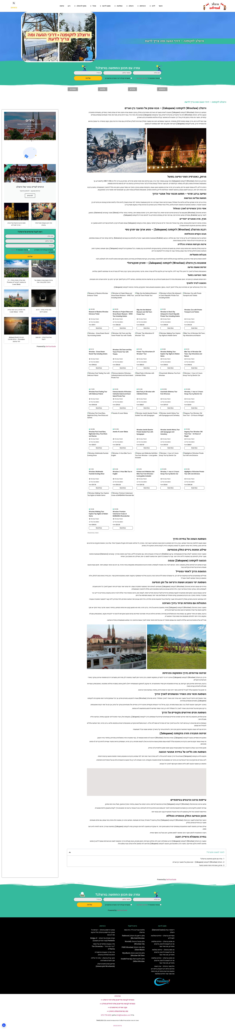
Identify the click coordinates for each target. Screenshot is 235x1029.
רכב (69, 6)
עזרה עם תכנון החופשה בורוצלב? (211, 859)
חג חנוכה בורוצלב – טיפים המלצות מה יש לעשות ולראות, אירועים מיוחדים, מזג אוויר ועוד (162, 960)
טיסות (62, 6)
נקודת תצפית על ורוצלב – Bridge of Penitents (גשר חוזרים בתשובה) (102, 939)
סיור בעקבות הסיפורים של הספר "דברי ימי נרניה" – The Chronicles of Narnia (103, 946)
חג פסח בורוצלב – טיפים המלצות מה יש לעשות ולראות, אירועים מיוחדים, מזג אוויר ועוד (163, 952)
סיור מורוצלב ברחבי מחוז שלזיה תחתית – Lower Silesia (16, 311)
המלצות (119, 6)
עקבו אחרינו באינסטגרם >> (117, 1007)
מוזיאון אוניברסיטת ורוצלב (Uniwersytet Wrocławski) (105, 965)
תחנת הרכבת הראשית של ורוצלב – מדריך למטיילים (16, 224)
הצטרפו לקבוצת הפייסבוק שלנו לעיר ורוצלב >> (117, 1000)
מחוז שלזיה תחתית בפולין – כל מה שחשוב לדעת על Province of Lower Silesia (16, 282)
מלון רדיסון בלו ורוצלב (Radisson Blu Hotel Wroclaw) (133, 936)
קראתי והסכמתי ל (148, 78)
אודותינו (117, 996)
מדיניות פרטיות (117, 1026)
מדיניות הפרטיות (142, 78)
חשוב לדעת (106, 6)
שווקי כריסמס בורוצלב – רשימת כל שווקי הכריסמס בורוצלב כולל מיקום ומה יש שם (103, 932)
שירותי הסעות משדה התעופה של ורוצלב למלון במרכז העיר (43, 281)
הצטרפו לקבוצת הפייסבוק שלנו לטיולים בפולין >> (117, 1004)
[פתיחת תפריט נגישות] (4, 1025)
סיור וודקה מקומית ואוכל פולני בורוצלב (43, 224)
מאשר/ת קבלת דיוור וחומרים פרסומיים (117, 78)
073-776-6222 (106, 1015)
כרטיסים (143, 6)
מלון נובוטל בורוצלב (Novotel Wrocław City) (135, 942)
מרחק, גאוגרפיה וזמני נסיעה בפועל (210, 865)
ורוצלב (131, 6)
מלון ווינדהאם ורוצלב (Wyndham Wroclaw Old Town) (133, 954)
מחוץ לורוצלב (81, 6)
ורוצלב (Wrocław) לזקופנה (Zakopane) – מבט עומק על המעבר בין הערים (197, 862)
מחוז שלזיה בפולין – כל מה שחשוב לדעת (43, 311)
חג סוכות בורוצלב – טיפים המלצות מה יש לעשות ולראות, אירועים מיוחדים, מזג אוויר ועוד (162, 944)
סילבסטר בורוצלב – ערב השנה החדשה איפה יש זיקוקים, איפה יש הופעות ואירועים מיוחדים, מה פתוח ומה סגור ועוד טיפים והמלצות (162, 970)
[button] (13, 3)
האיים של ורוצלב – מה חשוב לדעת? (44, 338)
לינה (153, 6)
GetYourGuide (51, 346)
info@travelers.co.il (123, 1015)
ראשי (161, 6)
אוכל (94, 6)
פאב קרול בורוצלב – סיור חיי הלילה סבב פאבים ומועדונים (103, 959)
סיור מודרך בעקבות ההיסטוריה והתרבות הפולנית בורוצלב (105, 953)
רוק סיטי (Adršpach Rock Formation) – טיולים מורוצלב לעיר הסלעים (16, 339)
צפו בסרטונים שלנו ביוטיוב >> (117, 1011)
